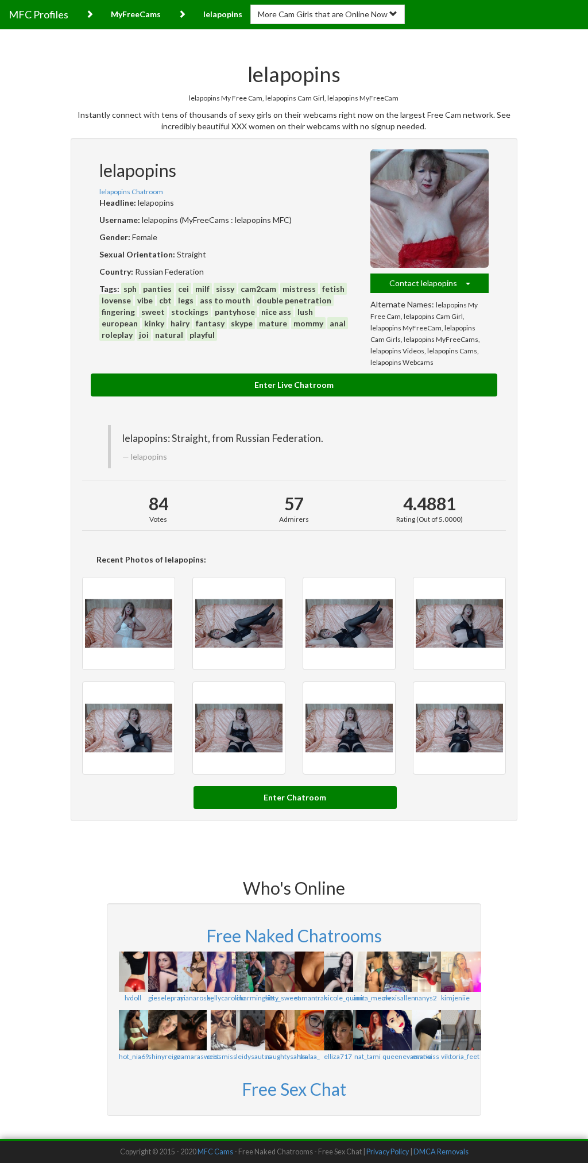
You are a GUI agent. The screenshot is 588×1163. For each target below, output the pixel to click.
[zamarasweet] (191, 1030)
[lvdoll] (133, 972)
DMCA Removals (441, 1151)
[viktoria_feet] (455, 1030)
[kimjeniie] (455, 972)
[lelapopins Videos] (349, 728)
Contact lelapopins (427, 283)
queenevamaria (406, 1056)
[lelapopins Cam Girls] (128, 728)
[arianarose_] (191, 972)
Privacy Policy (387, 1151)
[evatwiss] (426, 1030)
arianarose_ (195, 997)
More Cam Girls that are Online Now (323, 14)
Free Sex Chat (294, 1089)
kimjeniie (455, 997)
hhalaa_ (308, 1056)
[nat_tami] (367, 1030)
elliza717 (338, 1056)
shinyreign (164, 1056)
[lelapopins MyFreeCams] (238, 728)
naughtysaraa (286, 1056)
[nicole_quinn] (338, 972)
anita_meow (371, 997)
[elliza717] (338, 1030)
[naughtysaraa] (279, 1030)
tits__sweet (282, 997)
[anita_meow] (367, 972)
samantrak (311, 997)
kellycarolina (226, 997)
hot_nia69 (134, 1056)
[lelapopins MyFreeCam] (459, 623)
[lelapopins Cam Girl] (349, 623)
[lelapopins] (429, 208)
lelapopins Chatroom (131, 191)
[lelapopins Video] (128, 623)
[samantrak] (309, 972)
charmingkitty (257, 997)
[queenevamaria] (396, 1030)
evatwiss (425, 1056)
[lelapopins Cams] (459, 728)
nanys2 (426, 997)
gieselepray (166, 997)
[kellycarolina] (221, 972)
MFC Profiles (38, 14)
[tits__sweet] (279, 972)
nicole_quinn (343, 997)
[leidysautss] (250, 1030)
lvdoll (133, 997)
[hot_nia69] (133, 1030)
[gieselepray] (162, 972)
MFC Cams (215, 1151)
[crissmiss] (221, 1030)
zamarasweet (198, 1056)
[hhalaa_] (309, 1030)
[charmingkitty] (250, 972)
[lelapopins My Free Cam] (238, 623)
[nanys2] (426, 972)
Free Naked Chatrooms (294, 935)
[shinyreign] (162, 1030)
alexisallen (398, 997)
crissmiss (222, 1056)
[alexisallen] (396, 972)
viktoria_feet (460, 1056)
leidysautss (253, 1056)
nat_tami (367, 1056)
